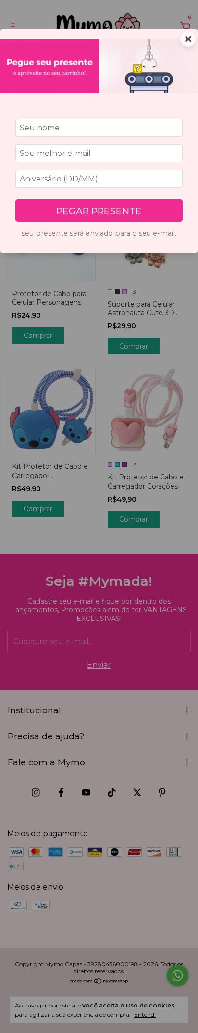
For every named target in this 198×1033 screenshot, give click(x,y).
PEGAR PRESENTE (99, 211)
